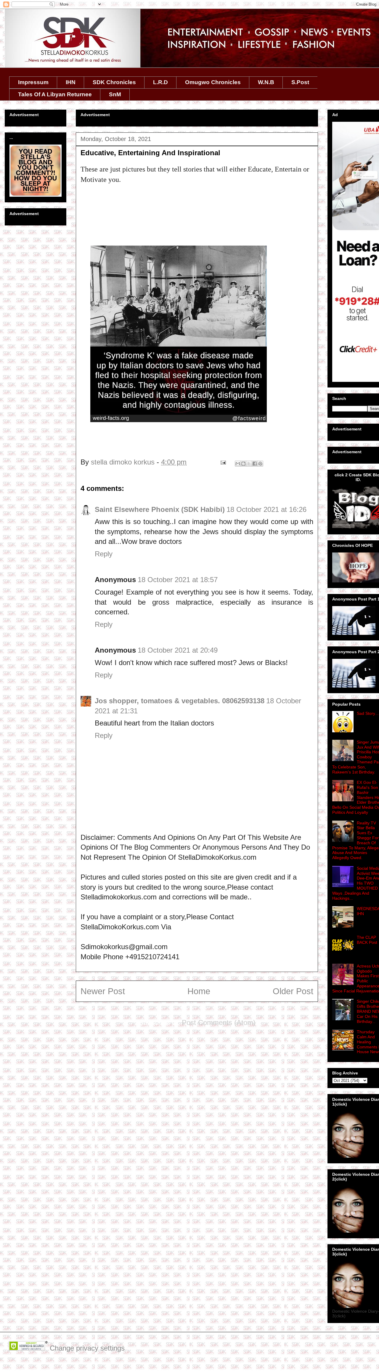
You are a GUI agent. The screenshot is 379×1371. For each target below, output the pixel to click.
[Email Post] (222, 462)
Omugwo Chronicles (213, 82)
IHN (71, 82)
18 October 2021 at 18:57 (178, 580)
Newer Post (103, 991)
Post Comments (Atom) (219, 1022)
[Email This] (238, 464)
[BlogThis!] (243, 464)
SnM (115, 94)
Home (198, 991)
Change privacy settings (87, 1348)
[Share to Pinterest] (260, 464)
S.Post (300, 82)
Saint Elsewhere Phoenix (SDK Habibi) (160, 509)
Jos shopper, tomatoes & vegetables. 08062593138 (179, 701)
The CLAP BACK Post (367, 940)
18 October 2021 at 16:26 (266, 509)
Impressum (33, 82)
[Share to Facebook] (255, 464)
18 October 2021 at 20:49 (178, 650)
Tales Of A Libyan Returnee (55, 94)
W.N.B (266, 82)
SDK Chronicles (114, 82)
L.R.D (160, 82)
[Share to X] (249, 464)
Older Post (293, 991)
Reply (104, 554)
